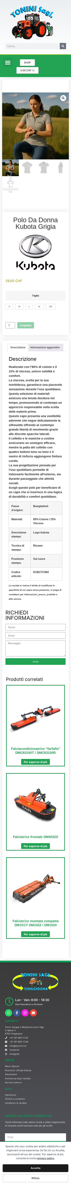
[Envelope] (33, 1012)
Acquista (25, 325)
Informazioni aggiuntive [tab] (45, 347)
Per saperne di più (35, 762)
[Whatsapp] (8, 1012)
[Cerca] (63, 46)
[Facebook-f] (16, 1012)
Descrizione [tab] (18, 347)
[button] (7, 62)
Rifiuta (35, 1178)
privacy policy (45, 1158)
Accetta (35, 1168)
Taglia (35, 295)
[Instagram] (25, 1012)
